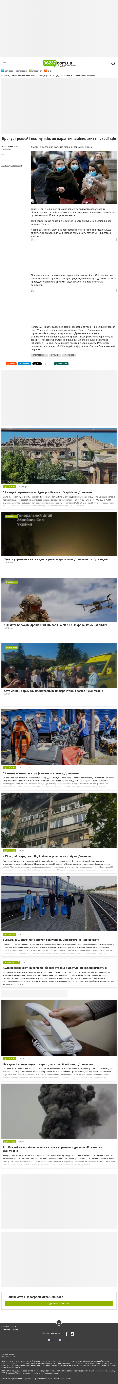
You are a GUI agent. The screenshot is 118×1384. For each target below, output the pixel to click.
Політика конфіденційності (12, 1379)
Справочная (47, 994)
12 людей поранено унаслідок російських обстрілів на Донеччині (48, 492)
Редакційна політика (62, 1379)
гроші (55, 355)
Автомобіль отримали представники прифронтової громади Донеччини (53, 691)
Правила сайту (30, 1379)
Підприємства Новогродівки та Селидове (34, 1297)
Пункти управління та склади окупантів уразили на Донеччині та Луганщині (56, 559)
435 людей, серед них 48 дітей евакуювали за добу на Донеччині (47, 856)
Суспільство (6, 149)
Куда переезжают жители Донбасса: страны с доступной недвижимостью (55, 968)
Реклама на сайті (8, 1327)
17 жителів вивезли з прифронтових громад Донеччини (41, 773)
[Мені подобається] (2, 154)
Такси (63, 994)
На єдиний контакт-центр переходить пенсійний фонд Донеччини (48, 1064)
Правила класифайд (45, 1379)
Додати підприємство (59, 1304)
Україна (69, 355)
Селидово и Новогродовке (20, 994)
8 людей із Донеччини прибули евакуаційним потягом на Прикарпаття (51, 939)
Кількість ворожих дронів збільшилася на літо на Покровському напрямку (55, 625)
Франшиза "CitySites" (10, 1329)
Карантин (39, 355)
